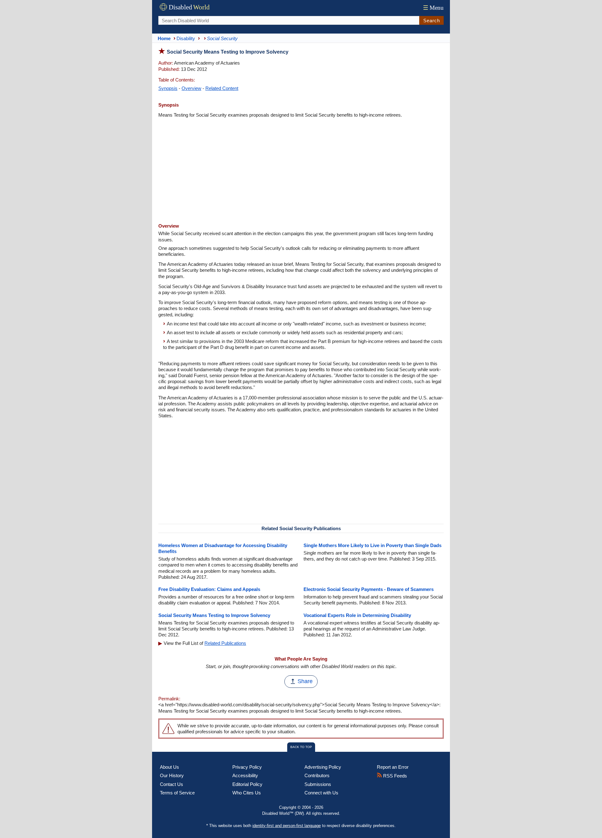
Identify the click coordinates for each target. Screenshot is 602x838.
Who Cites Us (246, 792)
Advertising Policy (322, 767)
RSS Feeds (394, 775)
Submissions (317, 784)
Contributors (317, 775)
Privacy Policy (247, 767)
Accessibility (245, 775)
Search (431, 20)
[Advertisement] (301, 171)
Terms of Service (177, 792)
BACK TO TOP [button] (301, 747)
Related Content (221, 88)
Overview (191, 88)
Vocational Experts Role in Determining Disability (357, 615)
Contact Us (171, 784)
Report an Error (393, 767)
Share (305, 681)
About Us (169, 767)
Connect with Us (321, 792)
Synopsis (167, 88)
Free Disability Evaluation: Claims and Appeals (209, 589)
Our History (172, 775)
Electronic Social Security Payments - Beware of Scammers (369, 589)
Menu (433, 7)
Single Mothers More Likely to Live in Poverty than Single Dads (372, 545)
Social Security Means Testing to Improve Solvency (214, 615)
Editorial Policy (247, 784)
